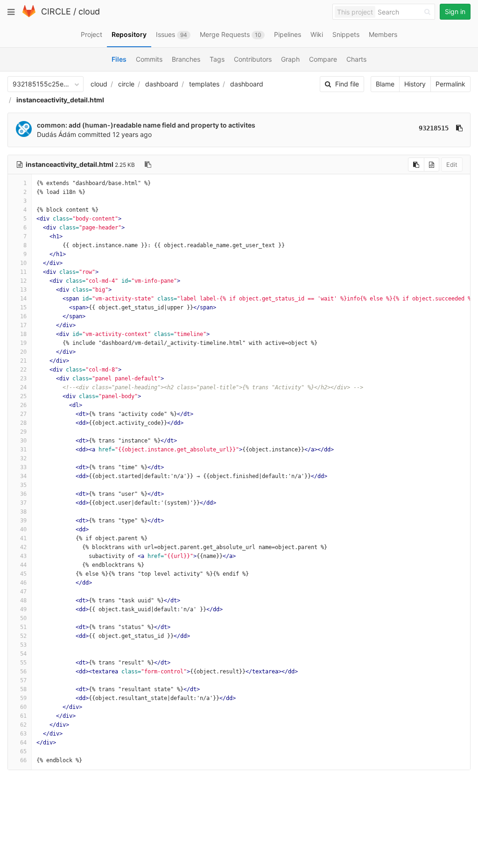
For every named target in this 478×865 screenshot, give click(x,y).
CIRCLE (56, 11)
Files (119, 59)
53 (23, 645)
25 (23, 396)
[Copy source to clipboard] (416, 164)
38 (23, 511)
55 (23, 662)
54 (23, 654)
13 (23, 289)
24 (23, 387)
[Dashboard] (28, 15)
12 (23, 281)
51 (23, 627)
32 (23, 458)
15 (23, 307)
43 (23, 556)
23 (23, 378)
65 (23, 751)
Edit (451, 164)
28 (23, 423)
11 (23, 272)
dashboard (161, 84)
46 (23, 582)
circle (126, 84)
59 (23, 698)
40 (23, 529)
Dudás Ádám (56, 134)
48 (23, 600)
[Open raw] (431, 164)
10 (23, 263)
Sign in (455, 11)
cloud (89, 11)
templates (204, 84)
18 (23, 334)
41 (23, 538)
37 (23, 503)
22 (23, 369)
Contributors (253, 59)
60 (23, 707)
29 (23, 432)
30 (23, 440)
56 (23, 671)
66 (23, 760)
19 (23, 343)
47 (23, 591)
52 (23, 636)
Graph (290, 59)
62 (23, 725)
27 (23, 414)
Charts (356, 59)
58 (23, 689)
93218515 (434, 128)
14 (23, 298)
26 (23, 405)
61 (23, 716)
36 (23, 494)
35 (23, 485)
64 (23, 742)
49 (23, 609)
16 (23, 316)
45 (23, 574)
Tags (217, 59)
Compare (323, 59)
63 (23, 733)
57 (23, 680)
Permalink (450, 84)
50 (23, 618)
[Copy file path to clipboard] (148, 164)
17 (23, 325)
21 (23, 360)
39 (23, 520)
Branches (186, 59)
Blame (385, 84)
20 (23, 352)
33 (23, 467)
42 (23, 547)
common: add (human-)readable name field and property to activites (146, 125)
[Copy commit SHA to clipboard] (459, 128)
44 (23, 565)
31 (23, 449)
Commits (149, 59)
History (415, 84)
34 (23, 476)
